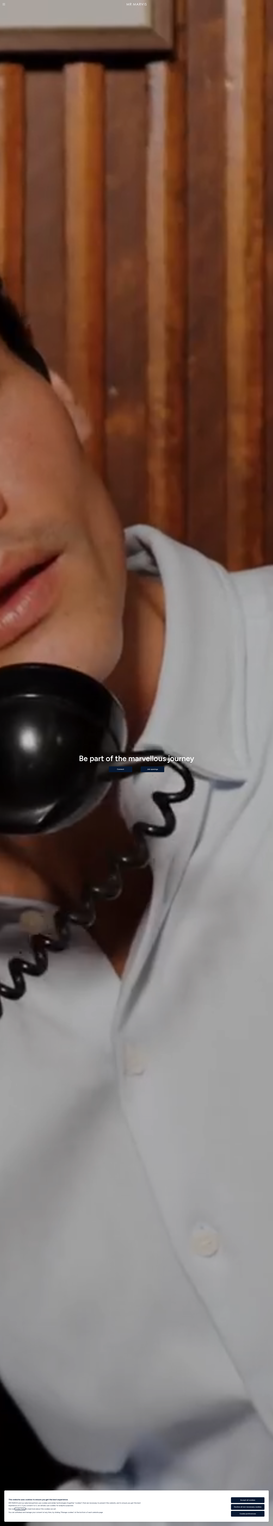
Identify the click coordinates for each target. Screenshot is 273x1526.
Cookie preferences (248, 1514)
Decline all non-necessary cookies (247, 1507)
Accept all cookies (247, 1500)
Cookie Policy (20, 1509)
